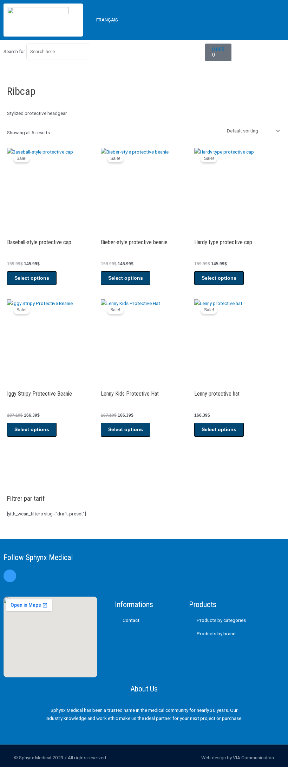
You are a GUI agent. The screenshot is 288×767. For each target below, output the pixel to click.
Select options (31, 278)
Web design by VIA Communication (237, 757)
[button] (244, 19)
